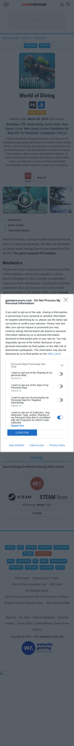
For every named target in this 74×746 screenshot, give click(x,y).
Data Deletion (16, 445)
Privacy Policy (57, 445)
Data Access (37, 445)
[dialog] (37, 373)
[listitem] (37, 365)
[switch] (60, 374)
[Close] (67, 300)
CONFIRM (22, 432)
